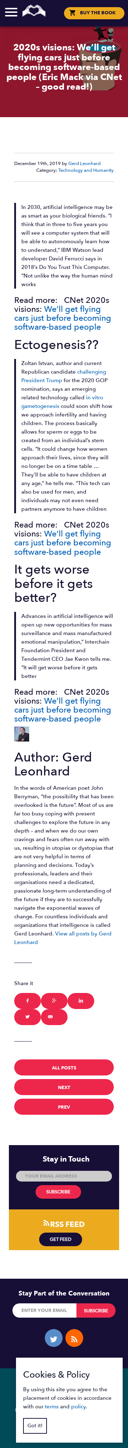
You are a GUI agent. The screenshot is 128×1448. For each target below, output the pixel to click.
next (64, 1087)
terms (52, 1406)
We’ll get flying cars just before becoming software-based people (62, 318)
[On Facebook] (27, 1001)
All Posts (64, 1068)
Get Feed (60, 1239)
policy (78, 1406)
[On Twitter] (27, 1017)
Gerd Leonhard (84, 163)
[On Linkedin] (81, 1001)
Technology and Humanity (86, 170)
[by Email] (54, 1017)
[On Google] (54, 1001)
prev (64, 1107)
